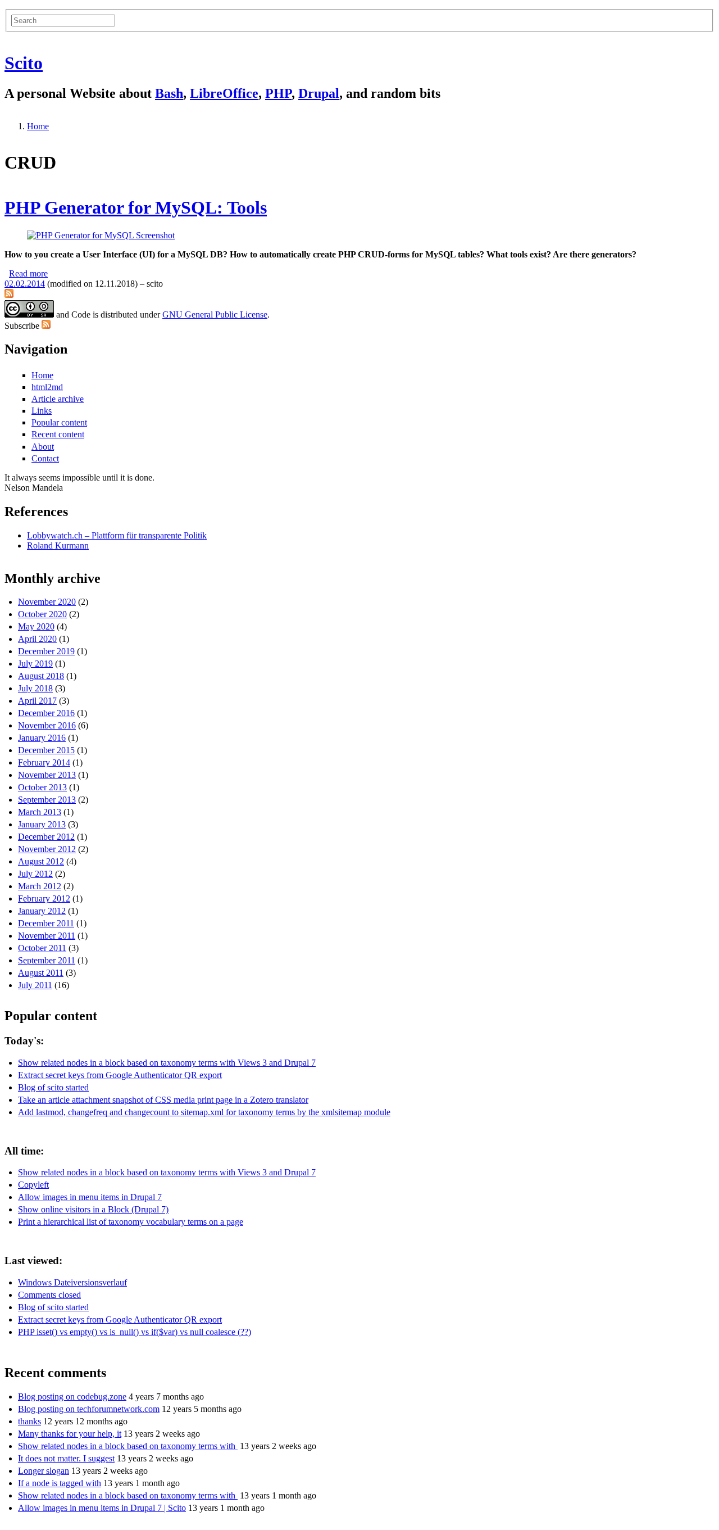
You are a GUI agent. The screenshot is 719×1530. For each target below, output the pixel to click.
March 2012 (39, 886)
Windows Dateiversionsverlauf (72, 1282)
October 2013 (42, 787)
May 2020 (36, 626)
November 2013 (47, 775)
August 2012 (41, 861)
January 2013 (42, 824)
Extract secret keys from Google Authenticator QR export (120, 1075)
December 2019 (46, 651)
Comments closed (49, 1295)
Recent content (57, 434)
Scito (23, 63)
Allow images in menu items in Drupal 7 (90, 1197)
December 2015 (46, 750)
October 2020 (42, 614)
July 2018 (35, 688)
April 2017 (37, 700)
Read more (28, 273)
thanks (29, 1421)
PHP (278, 93)
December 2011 (46, 923)
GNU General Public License (214, 314)
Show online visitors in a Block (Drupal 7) (93, 1209)
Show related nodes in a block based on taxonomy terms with (128, 1446)
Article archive (57, 399)
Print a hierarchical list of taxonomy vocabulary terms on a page (130, 1221)
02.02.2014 (24, 283)
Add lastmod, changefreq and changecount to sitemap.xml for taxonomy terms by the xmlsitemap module (204, 1112)
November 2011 (46, 935)
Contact (45, 458)
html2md (47, 387)
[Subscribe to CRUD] (8, 295)
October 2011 (42, 948)
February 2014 (44, 762)
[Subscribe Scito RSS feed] (46, 326)
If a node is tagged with (59, 1483)
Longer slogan (43, 1470)
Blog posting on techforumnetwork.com (89, 1409)
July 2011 (35, 985)
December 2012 (46, 836)
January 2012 (42, 911)
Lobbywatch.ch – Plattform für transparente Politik (117, 535)
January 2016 (42, 738)
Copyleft (33, 1184)
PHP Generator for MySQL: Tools (135, 207)
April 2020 (37, 639)
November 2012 (47, 849)
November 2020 (47, 601)
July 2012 (35, 874)
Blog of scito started (53, 1087)
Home (38, 126)
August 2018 (41, 676)
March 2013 (39, 812)
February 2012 (44, 898)
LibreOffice (224, 93)
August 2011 (40, 972)
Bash (169, 93)
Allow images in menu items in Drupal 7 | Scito (102, 1508)
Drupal (318, 93)
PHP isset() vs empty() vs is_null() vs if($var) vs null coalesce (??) (134, 1332)
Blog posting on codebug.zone (72, 1396)
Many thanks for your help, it (69, 1433)
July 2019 (35, 663)
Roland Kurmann (58, 545)
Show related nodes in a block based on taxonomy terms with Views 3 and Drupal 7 (167, 1062)
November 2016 (47, 725)
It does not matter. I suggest (66, 1458)
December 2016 (46, 713)
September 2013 (47, 799)
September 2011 (46, 960)
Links (41, 410)
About (42, 446)
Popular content (59, 422)
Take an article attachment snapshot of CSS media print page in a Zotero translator (163, 1100)
